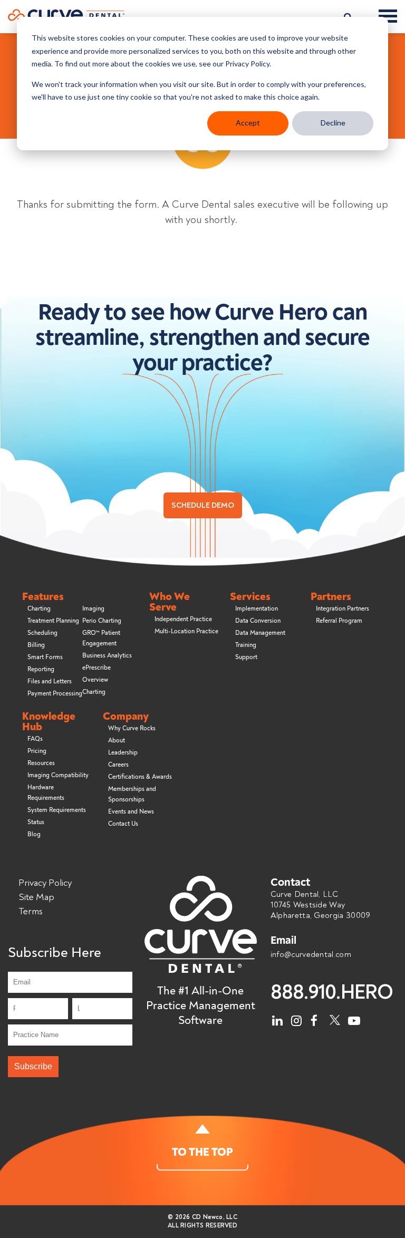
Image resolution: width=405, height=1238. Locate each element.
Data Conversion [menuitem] (258, 621)
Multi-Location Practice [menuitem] (186, 631)
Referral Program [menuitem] (339, 621)
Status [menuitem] (35, 822)
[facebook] (316, 1018)
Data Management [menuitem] (260, 633)
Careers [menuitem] (118, 765)
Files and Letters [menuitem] (49, 681)
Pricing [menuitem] (36, 751)
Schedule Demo (202, 505)
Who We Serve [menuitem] (169, 602)
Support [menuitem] (246, 657)
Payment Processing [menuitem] (54, 694)
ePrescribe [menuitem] (96, 668)
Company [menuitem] (126, 716)
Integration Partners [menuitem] (342, 609)
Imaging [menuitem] (93, 609)
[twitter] (335, 1018)
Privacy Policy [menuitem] (45, 883)
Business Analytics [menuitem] (107, 656)
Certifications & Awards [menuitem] (140, 777)
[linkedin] (278, 1018)
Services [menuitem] (250, 597)
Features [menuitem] (43, 597)
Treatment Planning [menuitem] (53, 621)
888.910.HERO (332, 992)
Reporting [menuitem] (40, 669)
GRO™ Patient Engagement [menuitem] (101, 638)
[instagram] (297, 1018)
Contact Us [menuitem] (123, 824)
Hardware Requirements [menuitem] (45, 793)
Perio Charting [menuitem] (101, 621)
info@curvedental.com (311, 954)
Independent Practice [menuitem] (183, 619)
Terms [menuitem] (30, 911)
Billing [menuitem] (36, 645)
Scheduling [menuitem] (42, 633)
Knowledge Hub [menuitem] (48, 721)
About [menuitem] (116, 740)
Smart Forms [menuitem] (45, 657)
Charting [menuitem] (39, 609)
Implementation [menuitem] (256, 609)
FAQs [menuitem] (35, 739)
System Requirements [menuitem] (56, 810)
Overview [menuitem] (95, 680)
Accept (248, 122)
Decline (333, 122)
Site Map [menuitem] (36, 897)
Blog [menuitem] (34, 834)
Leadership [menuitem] (123, 753)
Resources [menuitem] (41, 763)
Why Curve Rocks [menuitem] (132, 728)
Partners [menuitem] (331, 597)
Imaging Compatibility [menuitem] (58, 775)
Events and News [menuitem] (131, 812)
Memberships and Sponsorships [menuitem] (132, 794)
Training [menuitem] (245, 645)
